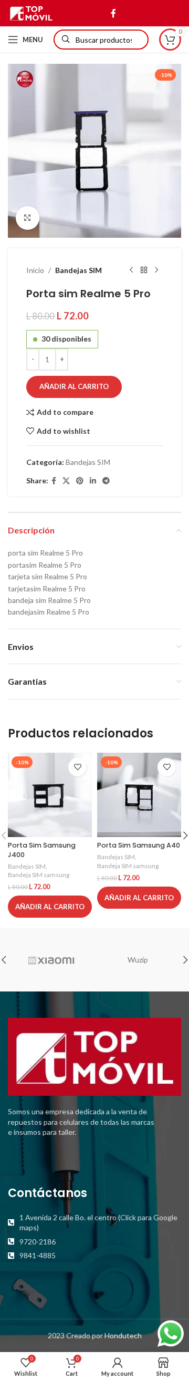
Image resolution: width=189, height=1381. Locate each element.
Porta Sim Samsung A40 (138, 845)
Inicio (35, 270)
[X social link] (66, 481)
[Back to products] (144, 270)
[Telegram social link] (106, 481)
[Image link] (94, 1056)
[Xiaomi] (51, 959)
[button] (50, 907)
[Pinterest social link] (80, 481)
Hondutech (123, 1335)
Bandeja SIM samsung (38, 875)
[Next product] (156, 270)
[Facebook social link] (113, 13)
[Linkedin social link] (93, 481)
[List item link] (94, 1222)
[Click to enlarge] (27, 218)
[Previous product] (131, 270)
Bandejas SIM (78, 270)
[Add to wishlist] (77, 767)
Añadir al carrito (74, 386)
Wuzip (138, 959)
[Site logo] (31, 12)
